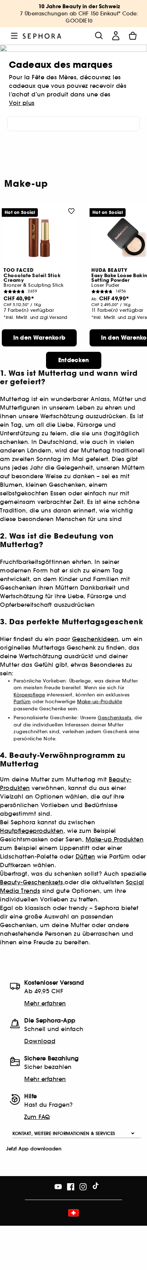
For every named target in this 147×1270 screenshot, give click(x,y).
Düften (85, 856)
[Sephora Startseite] (42, 35)
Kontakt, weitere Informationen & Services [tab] (63, 1133)
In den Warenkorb (39, 338)
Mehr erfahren (45, 1003)
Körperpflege (29, 695)
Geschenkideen (95, 638)
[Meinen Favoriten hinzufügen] (71, 210)
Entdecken (73, 360)
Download (39, 1041)
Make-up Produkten (115, 839)
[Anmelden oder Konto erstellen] (115, 35)
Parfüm (22, 702)
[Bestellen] (132, 35)
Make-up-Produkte (99, 702)
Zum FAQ (37, 1116)
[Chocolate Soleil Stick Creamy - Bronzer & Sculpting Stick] (39, 237)
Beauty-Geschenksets (31, 882)
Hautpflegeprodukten (32, 830)
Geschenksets (114, 718)
